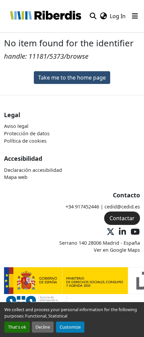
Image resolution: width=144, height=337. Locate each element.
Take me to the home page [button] (72, 77)
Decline (42, 327)
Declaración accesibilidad (33, 170)
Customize (70, 327)
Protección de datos (27, 133)
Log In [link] (118, 16)
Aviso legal (16, 126)
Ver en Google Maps (117, 250)
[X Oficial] (110, 232)
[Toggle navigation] (135, 16)
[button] (45, 16)
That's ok (17, 327)
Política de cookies (25, 141)
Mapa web (15, 177)
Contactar (122, 218)
